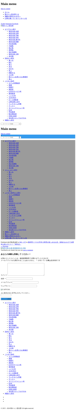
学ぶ (10, 71)
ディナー (12, 106)
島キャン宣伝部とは (12, 14)
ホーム (7, 12)
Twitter (3, 24)
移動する (12, 73)
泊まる (11, 68)
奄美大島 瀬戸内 (14, 39)
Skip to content (5, 9)
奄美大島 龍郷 (14, 42)
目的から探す (9, 58)
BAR (10, 110)
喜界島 (11, 50)
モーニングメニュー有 (17, 108)
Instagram (9, 24)
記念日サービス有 (15, 91)
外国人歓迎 (13, 116)
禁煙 (10, 85)
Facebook (15, 24)
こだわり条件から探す (13, 193)
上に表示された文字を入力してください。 (16, 293)
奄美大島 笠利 (14, 37)
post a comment (28, 250)
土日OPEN (12, 97)
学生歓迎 (12, 112)
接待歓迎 (12, 93)
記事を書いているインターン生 (16, 18)
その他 (11, 75)
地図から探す (9, 120)
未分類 (11, 56)
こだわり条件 (9, 81)
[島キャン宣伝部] (7, 25)
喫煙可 (11, 87)
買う (10, 64)
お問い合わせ (9, 401)
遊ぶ (10, 79)
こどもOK (12, 95)
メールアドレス (6, 282)
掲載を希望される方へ (13, 16)
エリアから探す (10, 29)
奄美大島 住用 (14, 33)
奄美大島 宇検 (14, 35)
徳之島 (11, 48)
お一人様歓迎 (13, 100)
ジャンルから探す (11, 170)
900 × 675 (22, 242)
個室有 (11, 89)
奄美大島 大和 (14, 54)
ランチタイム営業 (15, 104)
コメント (4, 275)
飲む (10, 62)
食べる (11, 60)
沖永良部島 (13, 44)
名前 (3, 278)
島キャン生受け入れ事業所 (18, 77)
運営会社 (8, 399)
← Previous (4, 246)
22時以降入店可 (14, 102)
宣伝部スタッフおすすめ (17, 118)
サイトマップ (9, 397)
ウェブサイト (5, 286)
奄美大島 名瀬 (14, 31)
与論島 (11, 46)
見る (10, 66)
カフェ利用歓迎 (14, 83)
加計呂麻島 (13, 52)
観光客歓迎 (13, 114)
